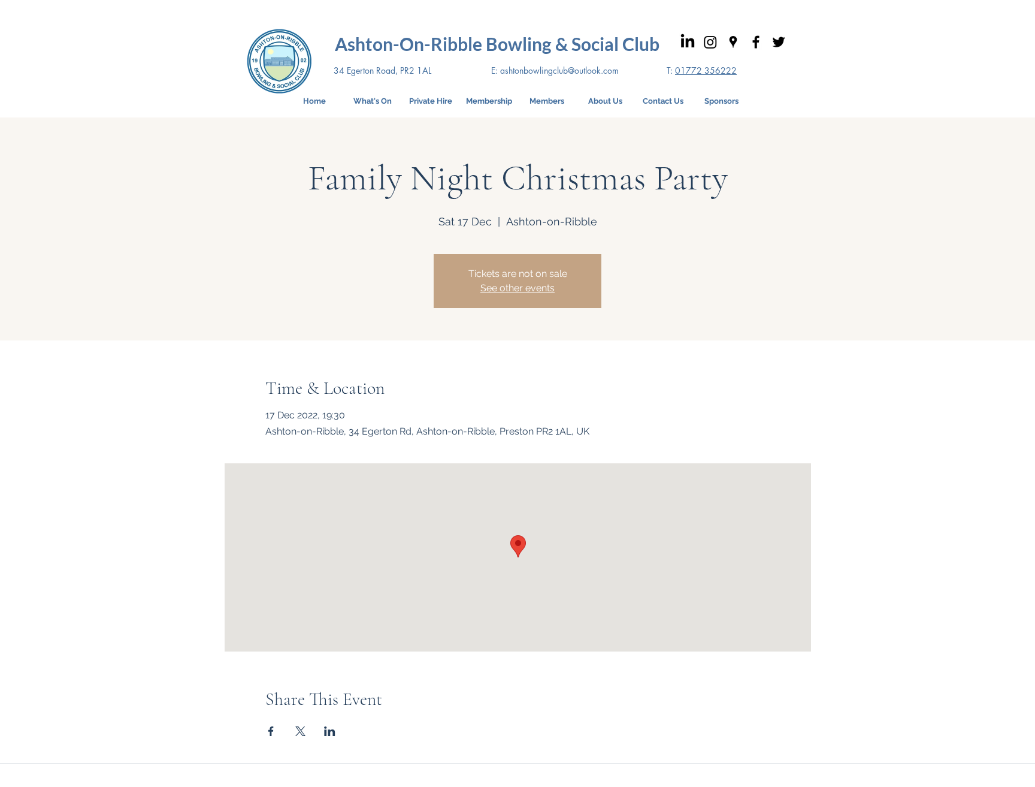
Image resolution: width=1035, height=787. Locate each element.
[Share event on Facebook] (271, 731)
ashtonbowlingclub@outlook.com (559, 70)
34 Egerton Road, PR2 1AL (382, 70)
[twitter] (778, 42)
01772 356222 (706, 70)
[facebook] (756, 42)
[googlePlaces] (733, 42)
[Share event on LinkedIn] (329, 731)
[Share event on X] (300, 731)
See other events (517, 288)
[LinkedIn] (687, 42)
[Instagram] (710, 42)
